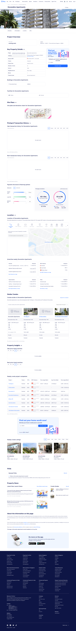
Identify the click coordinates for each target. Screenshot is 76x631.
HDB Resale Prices (41, 564)
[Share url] (24, 49)
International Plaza (57, 589)
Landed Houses (9, 561)
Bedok (56, 562)
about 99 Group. (37, 527)
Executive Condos (9, 562)
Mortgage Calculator (58, 570)
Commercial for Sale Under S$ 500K (60, 584)
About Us (40, 597)
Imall (39, 581)
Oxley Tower (57, 587)
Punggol (56, 559)
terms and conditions (18, 527)
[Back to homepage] (3, 1)
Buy (7, 1)
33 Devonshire (12, 387)
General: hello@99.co (12, 606)
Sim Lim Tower (41, 587)
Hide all (65, 473)
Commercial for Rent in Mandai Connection (61, 581)
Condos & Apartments (14, 4)
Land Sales (56, 600)
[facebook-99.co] (7, 625)
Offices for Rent (9, 581)
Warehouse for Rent (10, 586)
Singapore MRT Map (42, 558)
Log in (74, 1)
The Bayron (11, 383)
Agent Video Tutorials (58, 608)
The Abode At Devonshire (14, 410)
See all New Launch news (42, 486)
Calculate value (58, 65)
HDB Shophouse (25, 583)
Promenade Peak (41, 575)
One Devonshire (12, 402)
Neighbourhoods (57, 603)
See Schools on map (13, 274)
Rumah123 (40, 611)
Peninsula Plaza (41, 584)
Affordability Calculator (58, 569)
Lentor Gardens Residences (11, 569)
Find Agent (17, 1)
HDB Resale (8, 556)
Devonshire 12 (11, 391)
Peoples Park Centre (58, 586)
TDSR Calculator (57, 573)
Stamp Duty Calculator (58, 572)
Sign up (70, 1)
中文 (62, 1)
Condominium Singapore (42, 559)
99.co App (56, 606)
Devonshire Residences (13, 395)
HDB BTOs (40, 561)
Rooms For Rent (25, 562)
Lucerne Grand (9, 570)
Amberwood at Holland (10, 575)
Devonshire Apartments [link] (22, 4)
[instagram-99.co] (10, 625)
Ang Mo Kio (56, 561)
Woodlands (56, 556)
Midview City (41, 586)
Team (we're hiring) (42, 599)
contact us (25, 522)
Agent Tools (54, 1)
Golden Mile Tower (41, 589)
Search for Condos (64, 297)
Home (9, 4)
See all (67, 486)
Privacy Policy (41, 605)
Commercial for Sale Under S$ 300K (60, 583)
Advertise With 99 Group (58, 602)
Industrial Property (25, 581)
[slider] (23, 192)
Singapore (40, 616)
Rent (10, 1)
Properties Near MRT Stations (59, 605)
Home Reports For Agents (58, 599)
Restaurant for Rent (10, 587)
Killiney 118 (11, 399)
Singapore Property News (42, 562)
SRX (39, 610)
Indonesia (40, 618)
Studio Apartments (9, 564)
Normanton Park (41, 572)
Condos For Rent (25, 558)
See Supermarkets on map (14, 288)
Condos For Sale (9, 558)
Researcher (56, 597)
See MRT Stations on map (45, 272)
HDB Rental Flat (25, 556)
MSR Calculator (57, 575)
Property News (47, 1)
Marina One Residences (42, 573)
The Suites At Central (13, 406)
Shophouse (8, 584)
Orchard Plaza (57, 590)
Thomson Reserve (9, 572)
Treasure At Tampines (42, 569)
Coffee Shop (25, 587)
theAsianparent (57, 613)
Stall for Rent (9, 583)
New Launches (25, 1)
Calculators (35, 1)
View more (40, 576)
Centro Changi (41, 590)
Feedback (40, 602)
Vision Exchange (41, 583)
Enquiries (10, 605)
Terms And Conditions (42, 603)
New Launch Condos (10, 559)
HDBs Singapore (41, 556)
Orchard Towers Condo (42, 570)
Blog (39, 600)
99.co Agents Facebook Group (13, 610)
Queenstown (57, 564)
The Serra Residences (26, 575)
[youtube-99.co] (13, 625)
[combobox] (18, 235)
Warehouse (24, 586)
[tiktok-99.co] (16, 625)
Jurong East (56, 558)
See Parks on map (44, 288)
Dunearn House (9, 573)
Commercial (41, 1)
